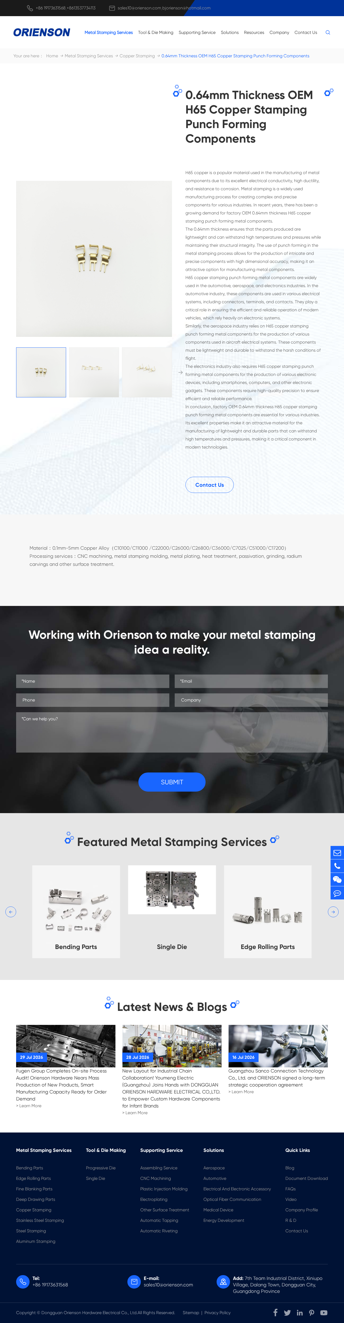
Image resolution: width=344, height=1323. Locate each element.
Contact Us (306, 32)
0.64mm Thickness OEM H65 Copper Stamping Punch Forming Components (235, 55)
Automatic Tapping (159, 1220)
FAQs (290, 1188)
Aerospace (214, 1167)
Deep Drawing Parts (35, 1199)
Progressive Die (101, 1167)
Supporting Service (197, 32)
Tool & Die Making (155, 32)
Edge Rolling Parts (33, 1178)
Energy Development (223, 1220)
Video (291, 1199)
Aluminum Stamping (35, 1241)
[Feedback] (337, 892)
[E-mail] (337, 852)
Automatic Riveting (159, 1230)
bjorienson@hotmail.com (186, 7)
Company (279, 32)
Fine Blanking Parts (34, 1188)
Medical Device (218, 1209)
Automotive (214, 1178)
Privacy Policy (218, 1312)
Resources (254, 32)
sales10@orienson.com (139, 7)
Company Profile (301, 1209)
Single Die (95, 1178)
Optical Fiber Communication (232, 1199)
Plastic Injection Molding (164, 1188)
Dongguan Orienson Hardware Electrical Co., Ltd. (89, 1312)
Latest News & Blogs (172, 1007)
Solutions (230, 32)
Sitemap (191, 1312)
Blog (289, 1167)
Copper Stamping (137, 55)
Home (52, 55)
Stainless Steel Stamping (40, 1220)
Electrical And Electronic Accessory (237, 1188)
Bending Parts (29, 1167)
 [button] (180, 372)
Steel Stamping (31, 1230)
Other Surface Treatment (164, 1209)
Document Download (306, 1178)
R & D (290, 1220)
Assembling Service (158, 1167)
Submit (172, 782)
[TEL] (337, 866)
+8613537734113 (81, 7)
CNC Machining (155, 1178)
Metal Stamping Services (109, 32)
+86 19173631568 (51, 7)
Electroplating (153, 1199)
